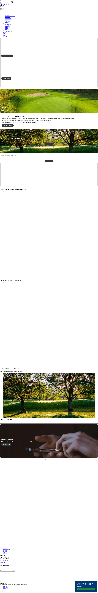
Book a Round (49, 143)
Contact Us (5, 36)
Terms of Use (5, 588)
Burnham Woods (8, 13)
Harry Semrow (7, 17)
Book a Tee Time (6, 4)
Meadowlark (7, 21)
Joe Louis (6, 20)
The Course (7, 25)
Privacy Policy (5, 587)
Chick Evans (7, 14)
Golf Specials (7, 27)
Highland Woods (8, 18)
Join (3, 30)
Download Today (6, 444)
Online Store (5, 551)
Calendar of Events (6, 549)
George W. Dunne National (10, 16)
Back (2, 8)
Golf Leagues (7, 28)
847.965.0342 (4, 562)
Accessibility (5, 586)
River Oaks (7, 22)
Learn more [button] (79, 586)
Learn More (49, 160)
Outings (4, 32)
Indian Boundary (8, 19)
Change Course (5, 10)
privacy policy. (25, 572)
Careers (4, 552)
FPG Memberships (8, 31)
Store (4, 35)
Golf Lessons (7, 26)
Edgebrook (7, 15)
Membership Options (7, 55)
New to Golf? (7, 29)
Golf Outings (5, 550)
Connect (4, 34)
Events (4, 33)
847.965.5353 (5, 560)
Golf (3, 23)
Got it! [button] (86, 589)
